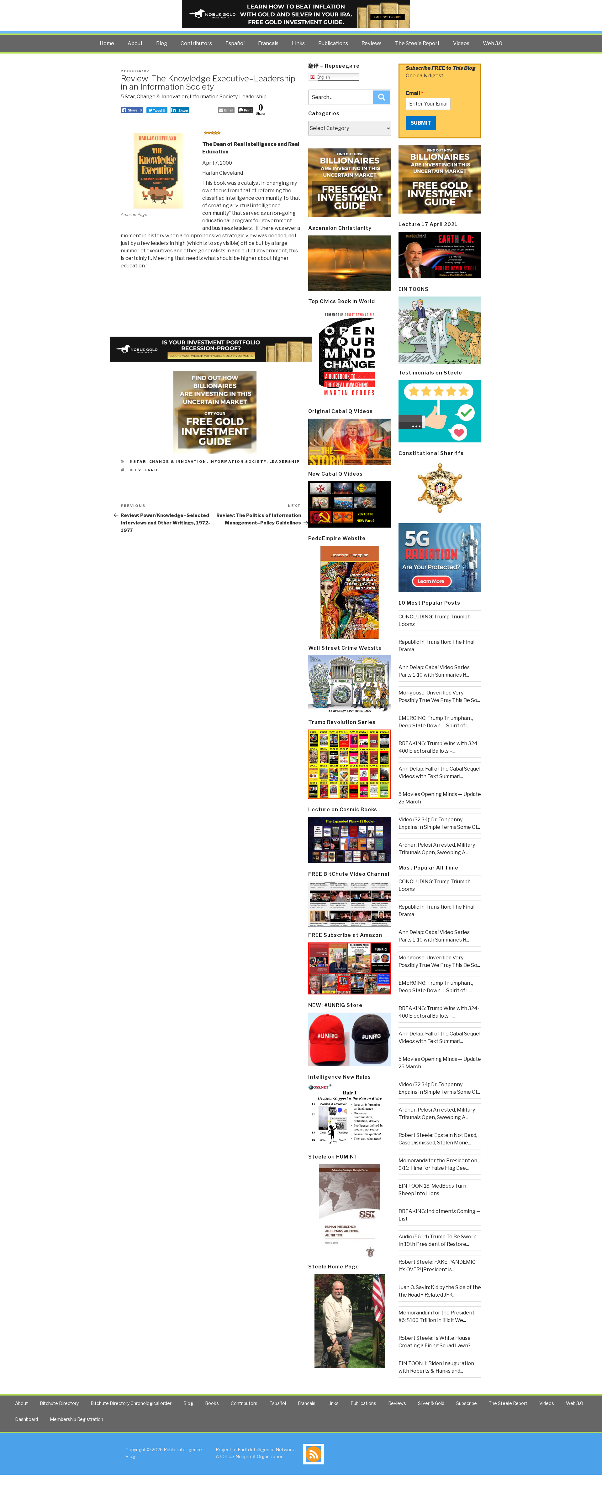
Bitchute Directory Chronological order (131, 1403)
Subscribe (466, 1403)
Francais (268, 43)
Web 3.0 (492, 43)
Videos (461, 43)
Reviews (372, 43)
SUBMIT (420, 123)
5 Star (128, 97)
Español (235, 43)
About (135, 43)
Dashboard (26, 1419)
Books (212, 1403)
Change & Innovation (162, 97)
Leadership (253, 97)
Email (414, 93)
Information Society (213, 97)
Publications (333, 43)
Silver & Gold (431, 1403)
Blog (161, 43)
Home (107, 43)
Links (298, 43)
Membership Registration (76, 1419)
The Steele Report (417, 43)
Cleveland (143, 470)
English (322, 77)
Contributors (196, 43)
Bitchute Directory (59, 1403)
